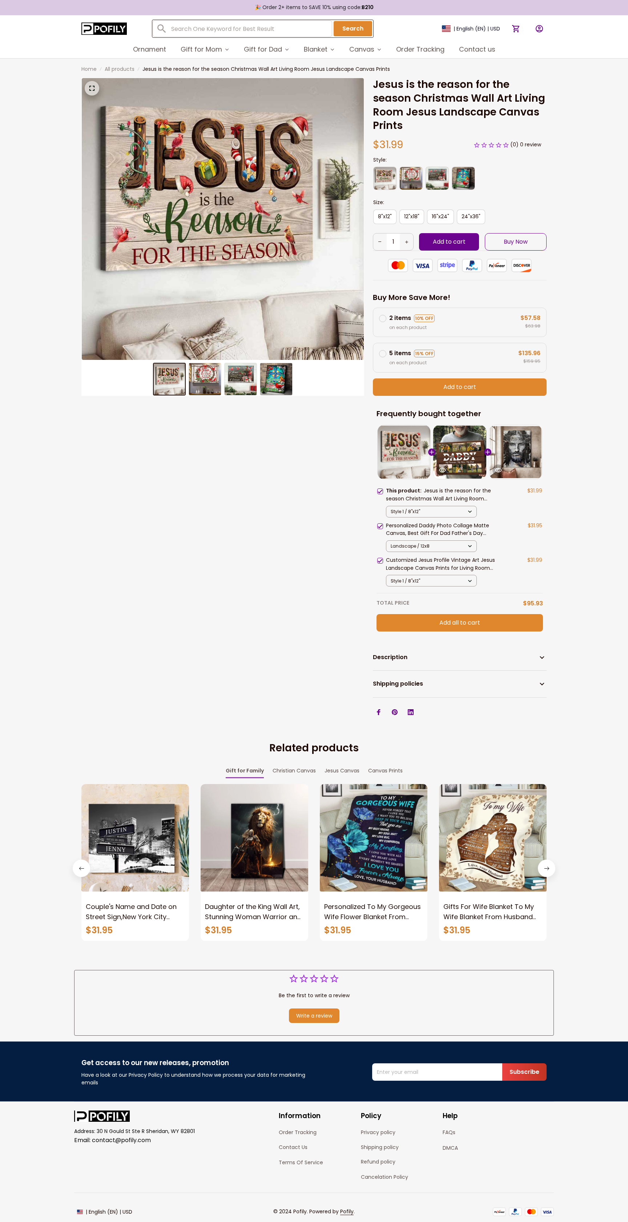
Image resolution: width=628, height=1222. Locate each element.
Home (89, 69)
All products (119, 69)
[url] (347, 1212)
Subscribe (524, 1072)
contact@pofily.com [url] (121, 1140)
